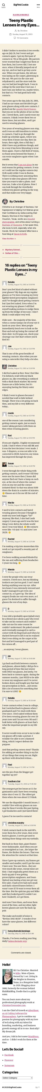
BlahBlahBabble (21, 15)
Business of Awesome (12, 225)
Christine (23, 31)
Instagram (9, 1065)
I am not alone (25, 165)
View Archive (9, 238)
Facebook (9, 1055)
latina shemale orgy (17, 941)
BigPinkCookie (21, 5)
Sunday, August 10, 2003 (22, 34)
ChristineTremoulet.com (14, 1005)
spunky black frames (26, 109)
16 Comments (22, 38)
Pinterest (8, 1060)
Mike (18, 973)
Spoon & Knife (20, 234)
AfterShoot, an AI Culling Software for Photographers (20, 1013)
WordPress (33, 1036)
